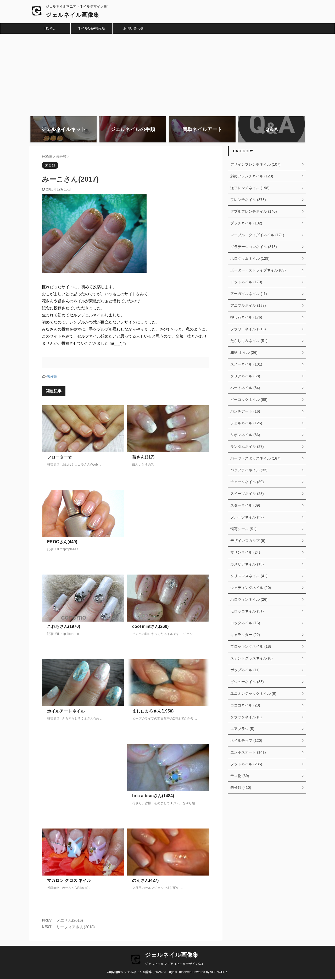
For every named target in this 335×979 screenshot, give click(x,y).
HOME (49, 28)
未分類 (52, 376)
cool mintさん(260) (150, 626)
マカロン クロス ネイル (69, 880)
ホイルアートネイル (66, 711)
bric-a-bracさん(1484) (153, 795)
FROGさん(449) (62, 542)
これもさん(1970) (63, 626)
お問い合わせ (133, 28)
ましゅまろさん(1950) (153, 711)
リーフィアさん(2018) (75, 927)
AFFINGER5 (218, 972)
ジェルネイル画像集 (72, 14)
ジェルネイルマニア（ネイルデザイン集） (175, 964)
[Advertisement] (167, 73)
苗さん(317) (143, 457)
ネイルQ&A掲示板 (91, 28)
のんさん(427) (145, 880)
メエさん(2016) (69, 920)
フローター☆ (59, 457)
